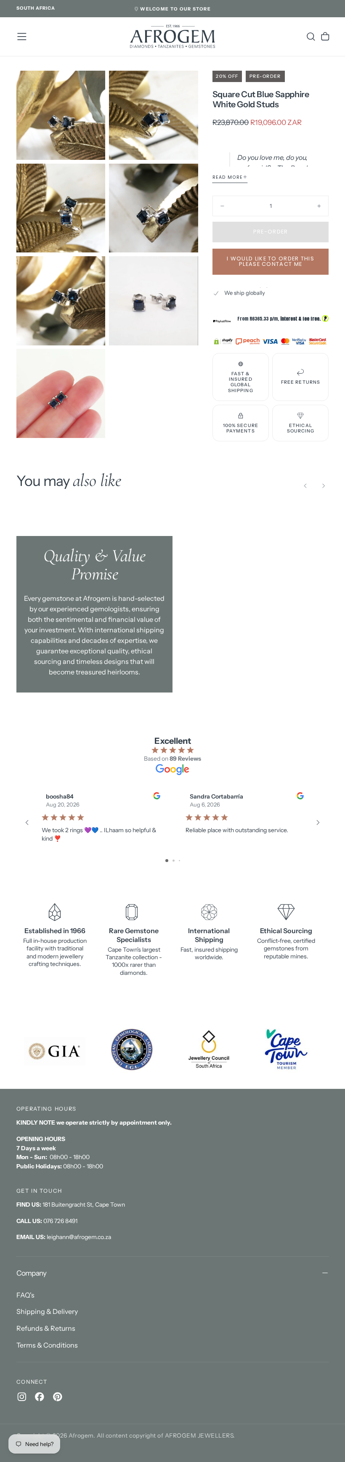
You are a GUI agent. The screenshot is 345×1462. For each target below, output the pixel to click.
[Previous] (305, 485)
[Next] (323, 485)
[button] (36, 8)
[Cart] (325, 36)
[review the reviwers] (156, 795)
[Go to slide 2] (173, 861)
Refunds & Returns (45, 1328)
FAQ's (25, 1295)
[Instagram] (21, 1396)
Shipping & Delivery (47, 1311)
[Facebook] (39, 1396)
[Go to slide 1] (166, 860)
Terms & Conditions (47, 1345)
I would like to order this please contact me (270, 261)
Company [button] (31, 1272)
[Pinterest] (57, 1396)
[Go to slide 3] (179, 860)
